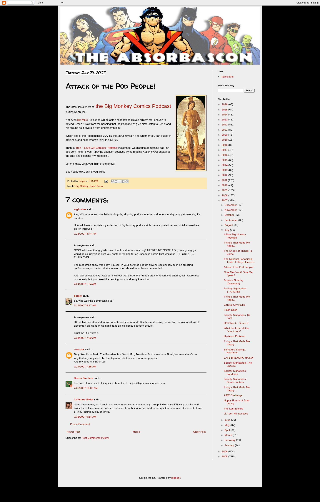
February (230, 440)
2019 (225, 139)
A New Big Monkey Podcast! (235, 236)
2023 (225, 119)
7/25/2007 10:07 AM (86, 388)
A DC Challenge (233, 395)
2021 (225, 129)
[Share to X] (119, 181)
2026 (225, 104)
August (229, 225)
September (231, 220)
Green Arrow (96, 186)
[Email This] (112, 181)
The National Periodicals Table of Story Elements (239, 260)
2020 (225, 134)
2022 (225, 124)
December (231, 204)
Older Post (199, 431)
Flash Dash (230, 309)
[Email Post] (106, 181)
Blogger (175, 477)
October (230, 214)
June (228, 419)
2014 (225, 165)
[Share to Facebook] (123, 181)
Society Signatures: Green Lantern (235, 380)
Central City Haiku (234, 304)
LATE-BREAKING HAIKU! (239, 357)
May (227, 425)
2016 (225, 154)
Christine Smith (83, 399)
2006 (225, 451)
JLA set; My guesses (236, 413)
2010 (225, 185)
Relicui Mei (227, 76)
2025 (225, 109)
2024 (225, 114)
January (230, 445)
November (231, 209)
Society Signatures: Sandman (235, 372)
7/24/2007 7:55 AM (85, 366)
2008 (225, 195)
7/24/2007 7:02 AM (85, 337)
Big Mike (82, 119)
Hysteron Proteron (234, 336)
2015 (225, 160)
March (229, 435)
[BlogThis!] (116, 181)
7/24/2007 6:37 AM (85, 305)
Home (136, 431)
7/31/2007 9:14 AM (85, 416)
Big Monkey (82, 186)
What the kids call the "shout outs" (236, 330)
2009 (225, 190)
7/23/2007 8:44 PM (85, 233)
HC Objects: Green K (236, 323)
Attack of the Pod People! (239, 267)
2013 (225, 170)
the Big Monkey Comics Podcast (132, 106)
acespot (79, 349)
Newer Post (73, 431)
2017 (225, 149)
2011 (225, 180)
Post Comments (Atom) (95, 437)
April (228, 430)
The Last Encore (233, 408)
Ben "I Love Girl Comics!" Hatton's (97, 147)
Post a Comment (80, 424)
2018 (225, 144)
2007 (225, 200)
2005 (225, 456)
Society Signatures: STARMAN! (235, 290)
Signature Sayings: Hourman (235, 351)
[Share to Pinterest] (127, 181)
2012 (225, 175)
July (227, 230)
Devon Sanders (83, 378)
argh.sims (80, 209)
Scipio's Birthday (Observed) (233, 282)
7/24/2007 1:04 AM (85, 284)
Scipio (78, 295)
